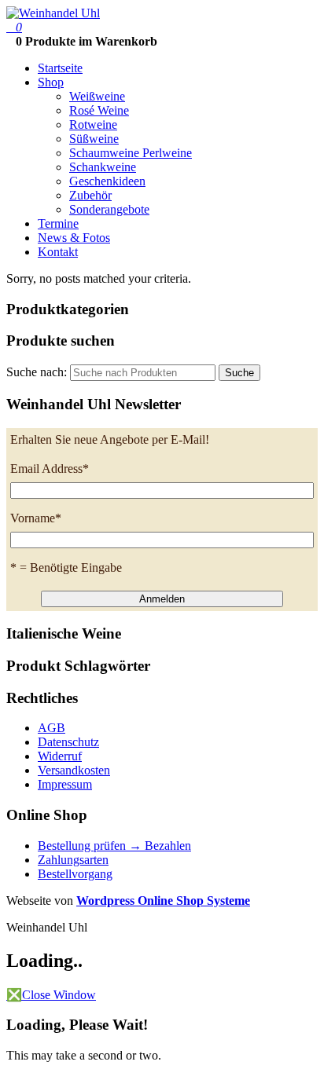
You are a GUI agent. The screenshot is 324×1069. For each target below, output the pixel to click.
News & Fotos (74, 237)
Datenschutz (68, 742)
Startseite (60, 68)
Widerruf (60, 756)
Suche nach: (36, 372)
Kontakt (58, 251)
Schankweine (102, 167)
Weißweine (97, 96)
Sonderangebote (109, 209)
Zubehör (90, 195)
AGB (51, 727)
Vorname (35, 518)
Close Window (51, 994)
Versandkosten (74, 770)
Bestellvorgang (75, 873)
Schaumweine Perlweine (130, 152)
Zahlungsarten (73, 859)
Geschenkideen (107, 181)
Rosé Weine (99, 110)
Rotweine (93, 124)
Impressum (65, 784)
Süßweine (94, 138)
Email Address (49, 468)
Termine (58, 223)
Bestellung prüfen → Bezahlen (114, 845)
